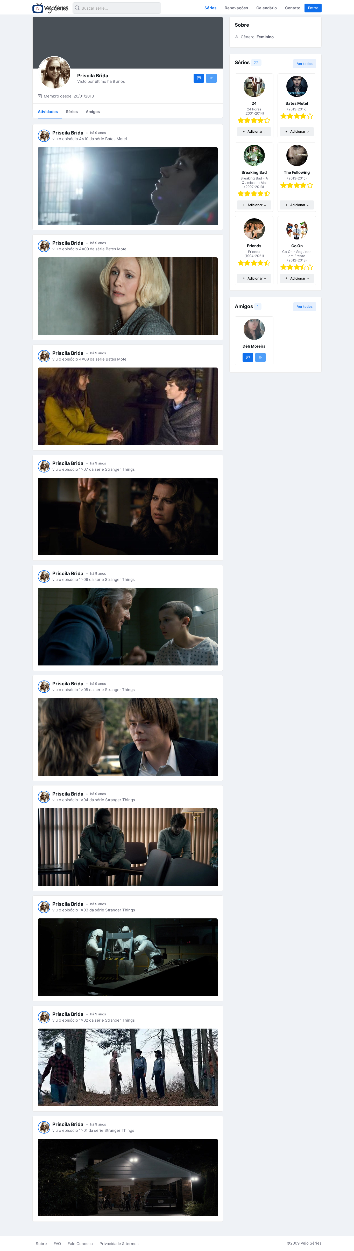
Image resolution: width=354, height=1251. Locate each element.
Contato (292, 7)
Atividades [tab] (48, 111)
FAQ (57, 1243)
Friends (254, 245)
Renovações (236, 7)
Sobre (41, 1243)
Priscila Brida (67, 133)
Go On (297, 245)
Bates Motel (297, 103)
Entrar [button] (313, 8)
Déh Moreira (254, 346)
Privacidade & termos (119, 1243)
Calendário (266, 7)
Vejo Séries (311, 1243)
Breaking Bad (254, 172)
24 (254, 103)
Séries (210, 7)
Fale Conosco (80, 1243)
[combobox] (113, 9)
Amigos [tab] (93, 111)
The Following (297, 172)
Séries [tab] (72, 111)
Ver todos (305, 64)
